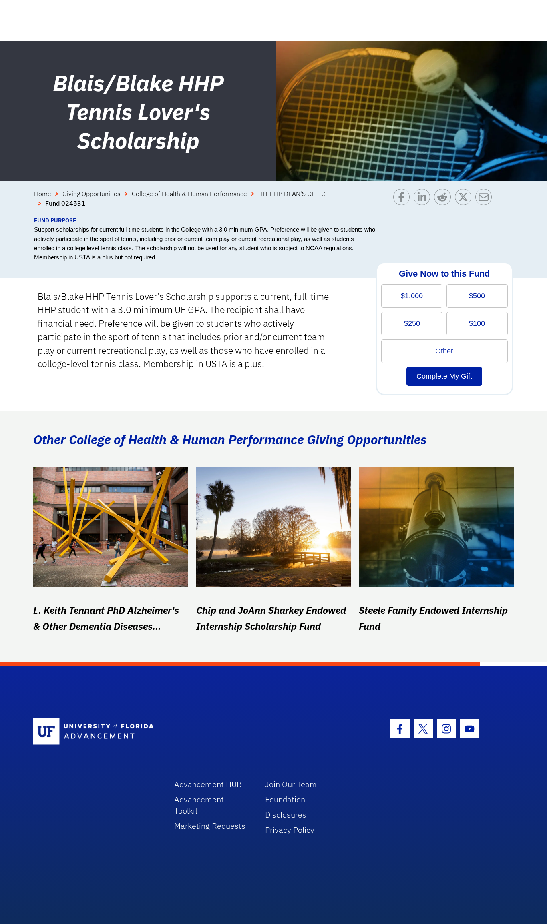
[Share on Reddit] (444, 202)
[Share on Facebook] (403, 202)
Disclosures (285, 814)
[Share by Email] (485, 202)
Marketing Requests (209, 825)
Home (42, 194)
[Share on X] (465, 202)
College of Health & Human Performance (189, 194)
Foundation (285, 799)
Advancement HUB (208, 784)
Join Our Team (291, 784)
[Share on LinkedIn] (424, 202)
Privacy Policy (289, 829)
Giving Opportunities (91, 194)
